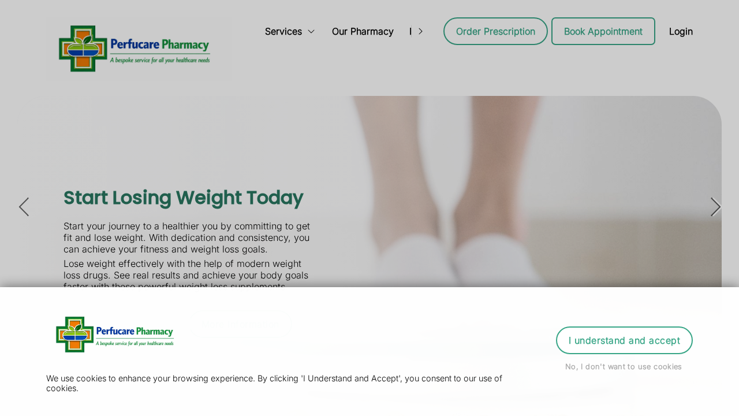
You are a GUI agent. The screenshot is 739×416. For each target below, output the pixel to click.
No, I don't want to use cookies (623, 366)
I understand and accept (624, 340)
